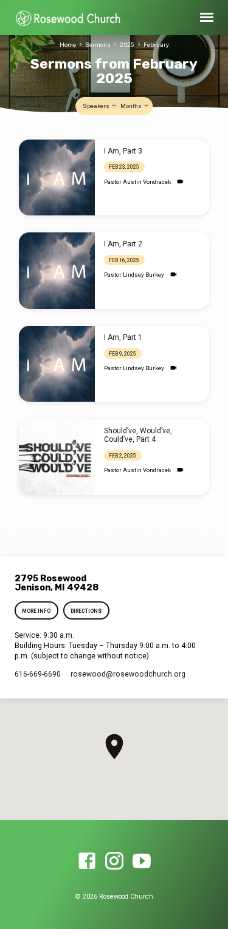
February (156, 44)
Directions (86, 611)
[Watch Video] (180, 181)
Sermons (98, 44)
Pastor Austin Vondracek (137, 181)
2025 (127, 44)
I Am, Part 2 (123, 244)
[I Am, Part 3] (57, 177)
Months (131, 106)
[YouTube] (142, 861)
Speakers (97, 106)
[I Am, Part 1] (57, 364)
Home (68, 44)
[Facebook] (87, 861)
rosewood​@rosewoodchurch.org (128, 674)
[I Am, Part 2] (57, 270)
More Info (36, 611)
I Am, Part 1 (123, 337)
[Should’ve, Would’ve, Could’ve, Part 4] (57, 457)
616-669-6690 (38, 674)
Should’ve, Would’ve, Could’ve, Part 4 (138, 435)
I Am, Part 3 (123, 151)
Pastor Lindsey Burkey (134, 274)
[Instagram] (114, 861)
